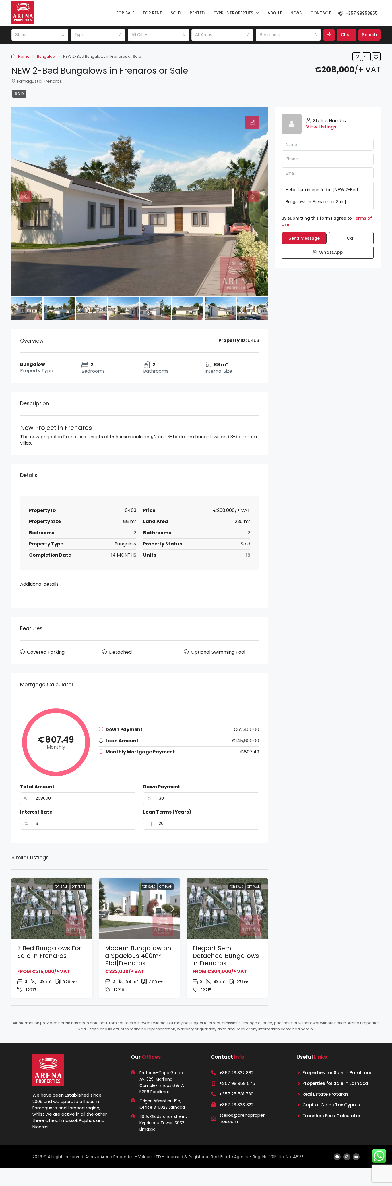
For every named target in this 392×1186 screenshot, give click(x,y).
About (274, 13)
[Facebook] (337, 1156)
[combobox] (39, 35)
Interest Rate (36, 812)
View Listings (321, 127)
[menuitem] (358, 13)
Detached (120, 652)
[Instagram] (346, 1156)
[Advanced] (329, 35)
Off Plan (78, 887)
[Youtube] (356, 1156)
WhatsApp (330, 252)
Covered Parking (46, 652)
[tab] (252, 122)
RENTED (197, 13)
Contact (320, 13)
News (296, 13)
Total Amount (37, 787)
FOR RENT (152, 13)
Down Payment (161, 787)
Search (369, 34)
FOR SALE (125, 13)
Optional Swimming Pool (218, 652)
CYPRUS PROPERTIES (233, 13)
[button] (356, 56)
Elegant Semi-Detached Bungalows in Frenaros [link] (226, 955)
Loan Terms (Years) (167, 812)
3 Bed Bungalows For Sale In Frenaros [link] (49, 952)
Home (24, 56)
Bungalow (46, 56)
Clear (346, 34)
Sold (19, 93)
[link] (51, 908)
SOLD (176, 13)
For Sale (61, 887)
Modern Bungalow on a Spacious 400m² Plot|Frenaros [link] (138, 955)
